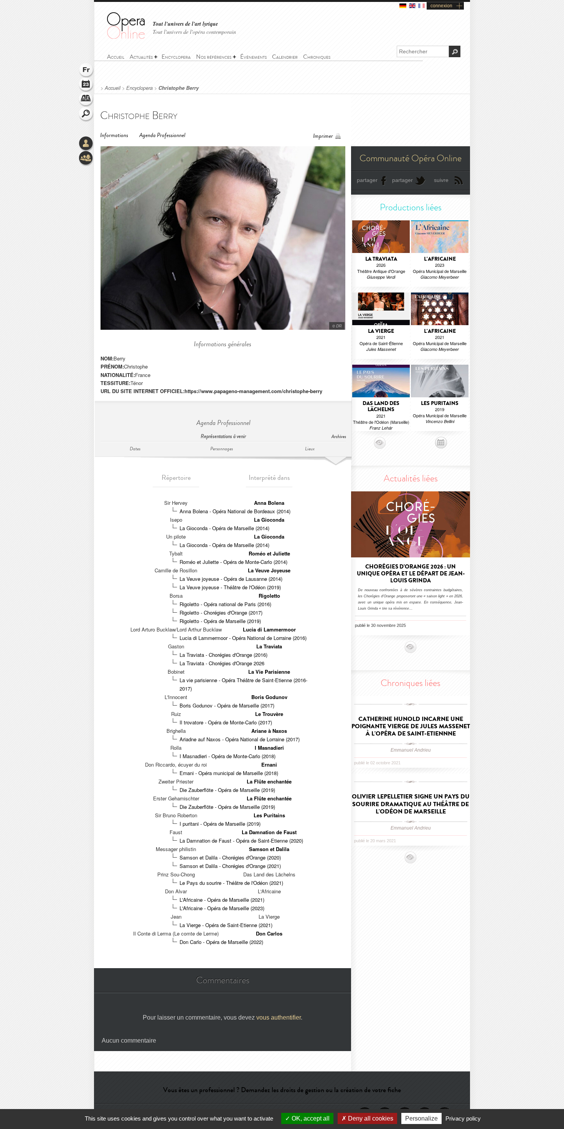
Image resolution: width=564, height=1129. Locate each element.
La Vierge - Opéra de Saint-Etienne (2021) (226, 925)
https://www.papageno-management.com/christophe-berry (253, 391)
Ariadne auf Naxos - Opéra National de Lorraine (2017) (240, 739)
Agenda (86, 85)
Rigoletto (269, 595)
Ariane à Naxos (269, 730)
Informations (114, 135)
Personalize (421, 1118)
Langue (86, 70)
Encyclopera (139, 87)
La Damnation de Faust (269, 832)
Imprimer (323, 136)
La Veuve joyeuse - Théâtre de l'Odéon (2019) (230, 587)
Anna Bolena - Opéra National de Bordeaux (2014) (235, 511)
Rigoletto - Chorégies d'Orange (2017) (221, 612)
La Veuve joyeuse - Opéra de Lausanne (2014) (231, 578)
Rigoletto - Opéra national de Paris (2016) (225, 604)
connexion (441, 5)
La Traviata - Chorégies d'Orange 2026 (222, 663)
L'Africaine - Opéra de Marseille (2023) (222, 908)
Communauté (86, 158)
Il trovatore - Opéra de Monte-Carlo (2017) (226, 722)
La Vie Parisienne (269, 671)
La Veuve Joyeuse (269, 570)
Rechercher (86, 114)
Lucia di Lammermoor (269, 629)
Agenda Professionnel (162, 135)
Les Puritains (269, 815)
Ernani (269, 764)
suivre (441, 180)
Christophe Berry (178, 87)
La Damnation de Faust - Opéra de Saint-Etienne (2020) (241, 840)
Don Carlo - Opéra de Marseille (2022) (221, 942)
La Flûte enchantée (269, 781)
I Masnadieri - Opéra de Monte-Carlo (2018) (227, 756)
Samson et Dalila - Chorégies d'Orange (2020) (230, 857)
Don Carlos (269, 933)
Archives (338, 436)
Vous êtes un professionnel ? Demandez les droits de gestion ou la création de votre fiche (282, 1090)
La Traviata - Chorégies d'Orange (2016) (223, 654)
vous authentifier (278, 1017)
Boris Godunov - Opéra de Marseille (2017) (227, 705)
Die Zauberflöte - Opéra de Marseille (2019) (227, 789)
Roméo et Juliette (269, 553)
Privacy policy (463, 1118)
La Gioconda (269, 519)
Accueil (112, 87)
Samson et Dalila (269, 849)
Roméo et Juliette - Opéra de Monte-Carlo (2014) (233, 561)
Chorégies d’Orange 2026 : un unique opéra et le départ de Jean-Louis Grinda (411, 573)
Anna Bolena (269, 502)
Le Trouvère (269, 713)
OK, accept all (310, 1118)
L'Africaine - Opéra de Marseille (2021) (222, 899)
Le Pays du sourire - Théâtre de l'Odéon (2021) (231, 882)
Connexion (86, 144)
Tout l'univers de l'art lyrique (185, 24)
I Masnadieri (269, 747)
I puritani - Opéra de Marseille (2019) (220, 823)
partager (367, 180)
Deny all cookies (369, 1118)
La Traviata (269, 646)
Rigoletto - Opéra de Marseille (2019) (220, 621)
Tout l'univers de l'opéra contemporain (194, 31)
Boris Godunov (269, 697)
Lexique (86, 99)
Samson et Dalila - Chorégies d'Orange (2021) (230, 865)
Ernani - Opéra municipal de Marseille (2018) (229, 773)
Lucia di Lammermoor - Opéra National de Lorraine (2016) (243, 637)
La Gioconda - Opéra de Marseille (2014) (224, 528)
